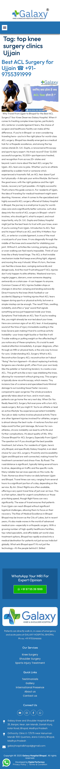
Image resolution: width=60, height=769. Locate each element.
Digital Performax (36, 762)
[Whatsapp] (40, 713)
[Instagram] (27, 713)
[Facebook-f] (33, 713)
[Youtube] (20, 713)
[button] (4, 27)
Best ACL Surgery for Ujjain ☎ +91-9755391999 (28, 68)
